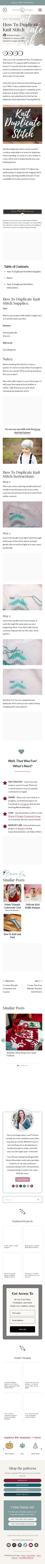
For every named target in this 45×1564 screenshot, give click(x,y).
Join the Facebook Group (22, 1524)
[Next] (41, 1040)
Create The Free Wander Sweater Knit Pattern (34, 986)
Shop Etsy (22, 1480)
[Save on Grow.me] (20, 53)
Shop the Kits (22, 1494)
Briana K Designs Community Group (24, 816)
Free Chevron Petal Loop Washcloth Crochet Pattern (31, 1415)
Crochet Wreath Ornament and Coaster (10, 986)
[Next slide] (41, 1449)
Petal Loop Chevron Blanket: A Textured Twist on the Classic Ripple (31, 1385)
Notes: (10, 278)
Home (5, 19)
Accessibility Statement (26, 1558)
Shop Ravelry (22, 1485)
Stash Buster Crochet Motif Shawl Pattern (32, 1246)
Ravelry (21, 828)
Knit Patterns (14, 19)
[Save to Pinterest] (15, 53)
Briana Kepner (14, 35)
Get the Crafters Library (22, 1519)
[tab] (17, 1065)
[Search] (38, 1199)
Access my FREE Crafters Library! (22, 3)
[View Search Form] (5, 10)
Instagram (24, 804)
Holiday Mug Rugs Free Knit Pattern (21, 1054)
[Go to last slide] (3, 1040)
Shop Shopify (22, 1490)
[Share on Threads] (10, 53)
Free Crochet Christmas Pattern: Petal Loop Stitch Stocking (10, 1416)
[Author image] (4, 35)
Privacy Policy (31, 1555)
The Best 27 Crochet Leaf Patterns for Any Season (32, 1275)
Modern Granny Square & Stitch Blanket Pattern (9, 1275)
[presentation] (24, 1032)
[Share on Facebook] (5, 53)
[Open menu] (40, 10)
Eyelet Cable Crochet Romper (11, 1246)
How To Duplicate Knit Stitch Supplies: (24, 271)
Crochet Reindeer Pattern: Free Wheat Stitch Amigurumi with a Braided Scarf (12, 1385)
